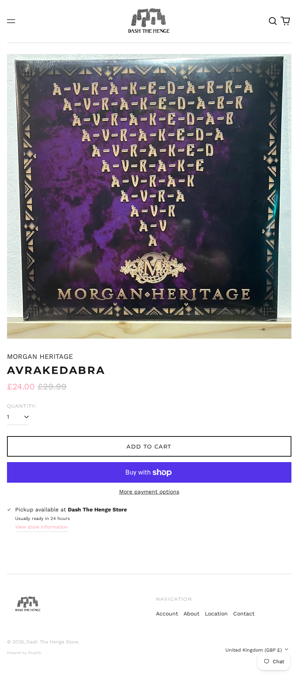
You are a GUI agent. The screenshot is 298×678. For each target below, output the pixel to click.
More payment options (149, 492)
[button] (273, 21)
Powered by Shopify (24, 653)
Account (167, 613)
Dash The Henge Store (52, 642)
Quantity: (22, 406)
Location (216, 613)
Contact (244, 613)
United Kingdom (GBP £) (254, 650)
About (191, 613)
